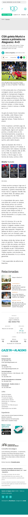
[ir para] (18, 429)
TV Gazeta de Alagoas (7, 398)
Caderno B (16, 14)
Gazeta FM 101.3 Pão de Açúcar (10, 405)
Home (3, 19)
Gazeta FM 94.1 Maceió (8, 399)
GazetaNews (5, 406)
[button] (25, 9)
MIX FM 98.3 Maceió (7, 396)
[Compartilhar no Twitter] (21, 57)
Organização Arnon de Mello (9, 408)
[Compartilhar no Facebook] (18, 57)
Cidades (23, 14)
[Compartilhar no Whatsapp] (24, 57)
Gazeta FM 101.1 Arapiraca (8, 401)
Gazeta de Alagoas (6, 394)
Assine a (7, 14)
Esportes (8, 19)
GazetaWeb (4, 403)
